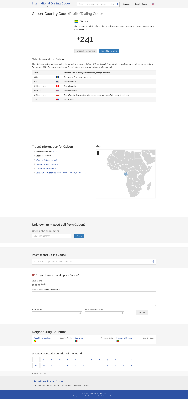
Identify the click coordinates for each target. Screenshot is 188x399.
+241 (55, 151)
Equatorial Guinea (124, 338)
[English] (153, 4)
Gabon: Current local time (47, 164)
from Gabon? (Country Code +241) (61, 172)
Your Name (37, 309)
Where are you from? (94, 309)
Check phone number (86, 51)
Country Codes (141, 4)
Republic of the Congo (43, 338)
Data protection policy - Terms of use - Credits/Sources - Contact (94, 396)
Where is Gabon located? (46, 160)
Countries (126, 4)
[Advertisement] (51, 34)
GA (56, 168)
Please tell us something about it (46, 289)
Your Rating (37, 281)
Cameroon (79, 338)
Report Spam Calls (109, 51)
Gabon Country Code (45, 168)
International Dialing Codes (51, 3)
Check (79, 236)
